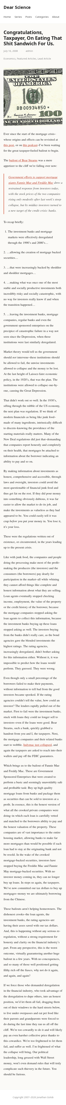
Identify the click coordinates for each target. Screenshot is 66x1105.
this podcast (30, 145)
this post (9, 145)
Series (18, 16)
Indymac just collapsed (37, 745)
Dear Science (17, 7)
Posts (28, 16)
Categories (42, 16)
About (55, 16)
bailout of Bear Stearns (23, 160)
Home (7, 16)
